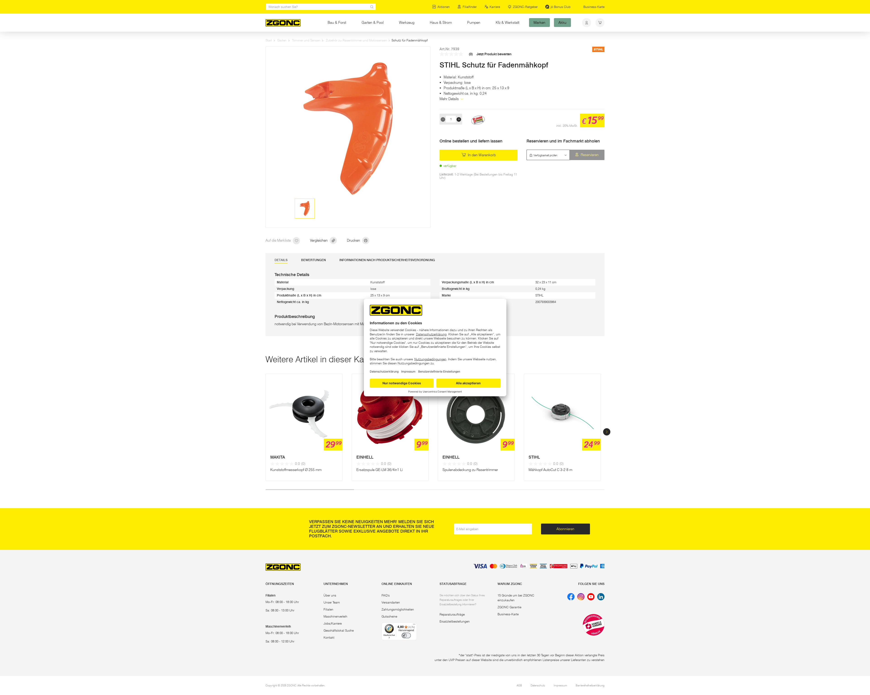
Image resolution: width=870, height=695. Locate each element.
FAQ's (386, 595)
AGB (519, 685)
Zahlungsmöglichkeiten (398, 609)
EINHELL (364, 457)
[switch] (406, 635)
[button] (606, 431)
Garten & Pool (373, 22)
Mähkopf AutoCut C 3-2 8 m (550, 470)
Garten (282, 40)
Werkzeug (406, 22)
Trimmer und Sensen (306, 40)
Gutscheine (389, 616)
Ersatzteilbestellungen (455, 621)
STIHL (534, 457)
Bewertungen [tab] (313, 260)
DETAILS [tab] (281, 260)
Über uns (330, 595)
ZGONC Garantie (509, 607)
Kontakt (329, 637)
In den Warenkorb (481, 155)
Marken (539, 22)
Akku (562, 22)
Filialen (328, 609)
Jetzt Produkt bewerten (494, 54)
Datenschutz (538, 685)
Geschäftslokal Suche (339, 630)
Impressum (560, 685)
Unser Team (332, 602)
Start (269, 40)
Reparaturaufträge (452, 614)
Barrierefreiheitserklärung (590, 685)
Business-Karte (593, 7)
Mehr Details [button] (450, 99)
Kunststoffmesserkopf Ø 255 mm (295, 470)
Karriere (495, 7)
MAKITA (277, 457)
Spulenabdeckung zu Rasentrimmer (470, 470)
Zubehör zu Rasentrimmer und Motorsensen (356, 40)
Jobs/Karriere (333, 623)
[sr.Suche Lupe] (372, 6)
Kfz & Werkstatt (511, 22)
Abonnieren (565, 529)
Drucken (354, 240)
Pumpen (473, 22)
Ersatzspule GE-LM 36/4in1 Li (379, 470)
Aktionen (443, 7)
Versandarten (391, 602)
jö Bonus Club (560, 7)
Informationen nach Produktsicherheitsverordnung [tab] (387, 260)
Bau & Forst (337, 22)
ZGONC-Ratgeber (525, 7)
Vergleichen (319, 240)
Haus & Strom (441, 22)
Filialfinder (470, 7)
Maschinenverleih (335, 616)
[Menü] (414, 625)
